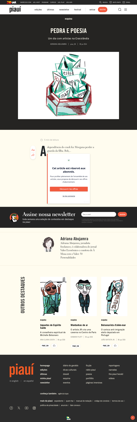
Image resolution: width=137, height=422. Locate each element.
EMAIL (128, 2)
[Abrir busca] (119, 9)
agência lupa (63, 393)
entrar (92, 9)
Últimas (43, 374)
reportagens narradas (114, 367)
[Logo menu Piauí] (15, 9)
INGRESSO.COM (25, 2)
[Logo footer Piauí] (23, 370)
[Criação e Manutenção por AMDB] (68, 418)
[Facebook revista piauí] (11, 408)
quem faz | (71, 401)
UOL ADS (69, 2)
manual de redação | (85, 401)
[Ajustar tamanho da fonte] (33, 150)
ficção (88, 365)
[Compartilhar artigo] (33, 155)
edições (38, 9)
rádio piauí (91, 369)
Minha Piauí (45, 378)
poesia (89, 374)
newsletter (64, 9)
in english (14, 381)
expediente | (60, 401)
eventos (66, 382)
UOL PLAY (61, 2)
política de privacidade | (50, 405)
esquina (66, 378)
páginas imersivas (94, 382)
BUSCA (105, 2)
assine (122, 214)
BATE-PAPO (117, 2)
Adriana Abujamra (74, 238)
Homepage (45, 365)
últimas (50, 9)
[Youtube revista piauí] (26, 408)
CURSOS (53, 2)
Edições (43, 369)
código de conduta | (103, 401)
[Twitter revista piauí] (19, 408)
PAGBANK (45, 2)
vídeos (112, 378)
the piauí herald (116, 374)
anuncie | (65, 405)
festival (77, 9)
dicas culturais (69, 369)
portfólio (90, 378)
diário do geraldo (70, 365)
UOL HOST (36, 2)
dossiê (66, 374)
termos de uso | (119, 401)
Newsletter (45, 382)
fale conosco (75, 405)
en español (29, 381)
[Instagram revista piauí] (34, 408)
